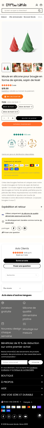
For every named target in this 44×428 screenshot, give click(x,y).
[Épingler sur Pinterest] (25, 228)
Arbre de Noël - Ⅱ (25, 107)
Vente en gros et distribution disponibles (18, 154)
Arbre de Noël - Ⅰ (9, 107)
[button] (7, 85)
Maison (4, 17)
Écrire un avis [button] (22, 260)
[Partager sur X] (19, 228)
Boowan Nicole (13, 424)
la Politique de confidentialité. (23, 370)
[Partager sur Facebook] (14, 228)
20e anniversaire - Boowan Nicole (22, 17)
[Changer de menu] (3, 5)
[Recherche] (39, 10)
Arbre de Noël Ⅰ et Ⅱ (10, 112)
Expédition (5, 91)
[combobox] (22, 10)
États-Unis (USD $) (11, 402)
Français (27, 402)
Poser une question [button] (22, 266)
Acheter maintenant (22, 124)
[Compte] (36, 5)
